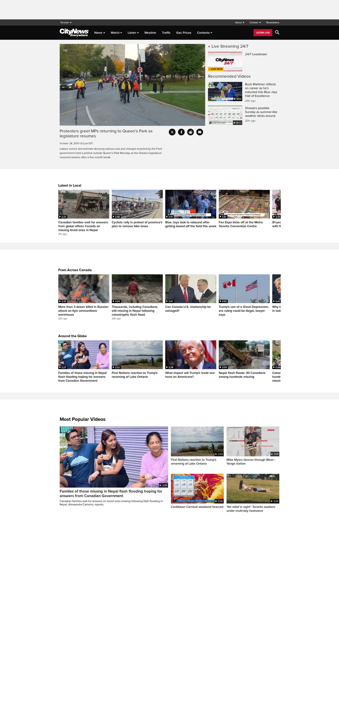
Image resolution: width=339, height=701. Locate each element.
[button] (239, 22)
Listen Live (263, 32)
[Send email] (199, 132)
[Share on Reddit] (190, 132)
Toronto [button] (64, 22)
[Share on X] (172, 132)
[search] (277, 32)
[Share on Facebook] (181, 132)
